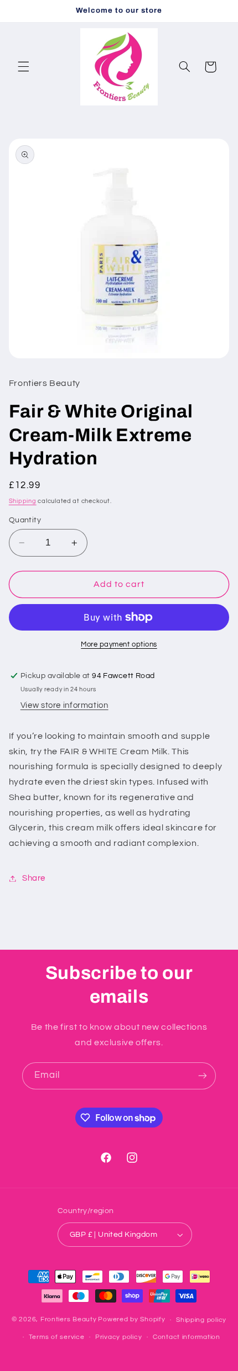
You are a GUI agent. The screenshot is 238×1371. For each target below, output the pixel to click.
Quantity (25, 520)
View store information (64, 705)
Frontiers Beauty (68, 1320)
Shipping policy (201, 1320)
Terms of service (57, 1337)
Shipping (23, 501)
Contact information (186, 1337)
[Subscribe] (202, 1075)
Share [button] (33, 878)
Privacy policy (118, 1337)
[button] (23, 67)
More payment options (119, 644)
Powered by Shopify (131, 1320)
